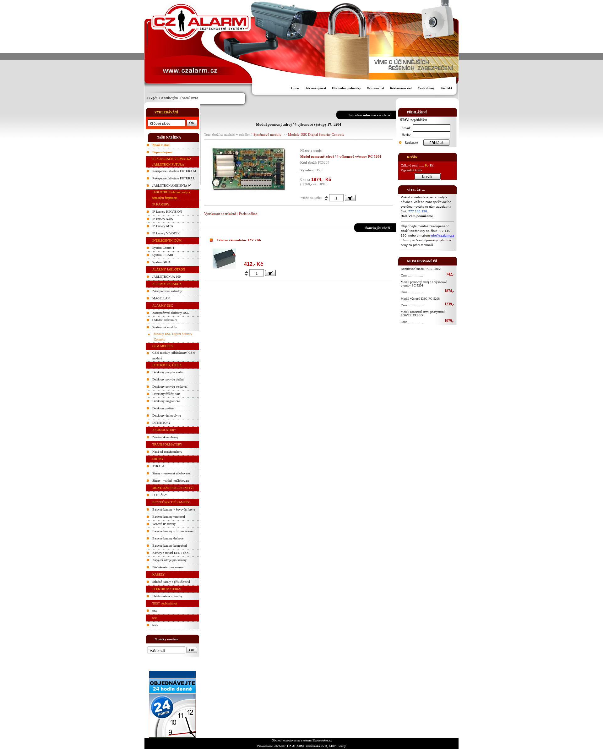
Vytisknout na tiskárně (220, 214)
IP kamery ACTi (162, 226)
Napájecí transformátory (167, 451)
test (154, 610)
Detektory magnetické (166, 401)
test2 (155, 625)
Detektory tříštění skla (166, 394)
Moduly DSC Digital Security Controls (316, 134)
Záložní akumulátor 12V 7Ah (238, 240)
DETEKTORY (161, 422)
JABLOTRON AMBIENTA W (171, 185)
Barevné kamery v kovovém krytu (173, 509)
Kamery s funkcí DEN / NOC (171, 553)
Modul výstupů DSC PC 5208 (420, 298)
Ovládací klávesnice (164, 320)
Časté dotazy (426, 88)
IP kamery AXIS (162, 219)
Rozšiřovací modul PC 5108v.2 (421, 269)
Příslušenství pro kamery (168, 567)
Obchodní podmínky (346, 88)
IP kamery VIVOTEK (166, 233)
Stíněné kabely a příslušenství (171, 581)
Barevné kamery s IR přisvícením (173, 531)
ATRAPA (158, 466)
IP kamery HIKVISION (167, 211)
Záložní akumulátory (165, 437)
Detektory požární (163, 408)
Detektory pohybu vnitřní (168, 372)
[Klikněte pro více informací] (224, 267)
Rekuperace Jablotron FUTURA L (173, 178)
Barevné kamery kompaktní (169, 545)
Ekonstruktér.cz (322, 740)
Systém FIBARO (163, 255)
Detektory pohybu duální (168, 379)
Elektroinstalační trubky (167, 596)
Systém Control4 (163, 247)
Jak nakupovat (315, 88)
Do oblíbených (168, 98)
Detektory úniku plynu (166, 415)
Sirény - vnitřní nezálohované (170, 480)
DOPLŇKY (159, 495)
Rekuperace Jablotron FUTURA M (174, 171)
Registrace (411, 142)
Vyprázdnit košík (411, 170)
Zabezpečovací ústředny (167, 291)
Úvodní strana (189, 98)
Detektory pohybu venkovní (169, 386)
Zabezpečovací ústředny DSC (170, 312)
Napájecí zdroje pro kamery (169, 560)
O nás (295, 88)
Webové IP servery (164, 524)
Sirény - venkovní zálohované (171, 473)
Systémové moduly (164, 327)
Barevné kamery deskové (167, 538)
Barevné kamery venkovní (168, 516)
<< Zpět (151, 98)
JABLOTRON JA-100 (166, 276)
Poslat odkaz (248, 214)
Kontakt (446, 88)
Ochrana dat (375, 88)
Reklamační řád (401, 88)
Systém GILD (161, 262)
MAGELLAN (161, 298)
